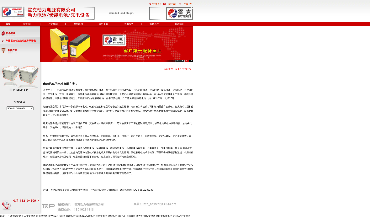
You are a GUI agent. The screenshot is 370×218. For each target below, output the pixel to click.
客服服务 (129, 24)
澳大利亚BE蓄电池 (145, 216)
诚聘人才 (154, 24)
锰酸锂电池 (98, 98)
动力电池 (110, 140)
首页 (8, 24)
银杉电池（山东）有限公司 (121, 216)
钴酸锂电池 (70, 98)
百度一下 (4, 216)
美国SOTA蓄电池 (181, 216)
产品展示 (53, 24)
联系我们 (179, 24)
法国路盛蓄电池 (67, 216)
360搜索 (14, 216)
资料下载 (103, 24)
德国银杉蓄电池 (164, 216)
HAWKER (53, 216)
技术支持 (187, 69)
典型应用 (78, 24)
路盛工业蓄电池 (27, 216)
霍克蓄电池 (101, 216)
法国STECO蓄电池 (85, 216)
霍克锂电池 (41, 216)
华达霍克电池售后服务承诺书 (21, 40)
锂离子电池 (49, 136)
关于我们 (27, 24)
